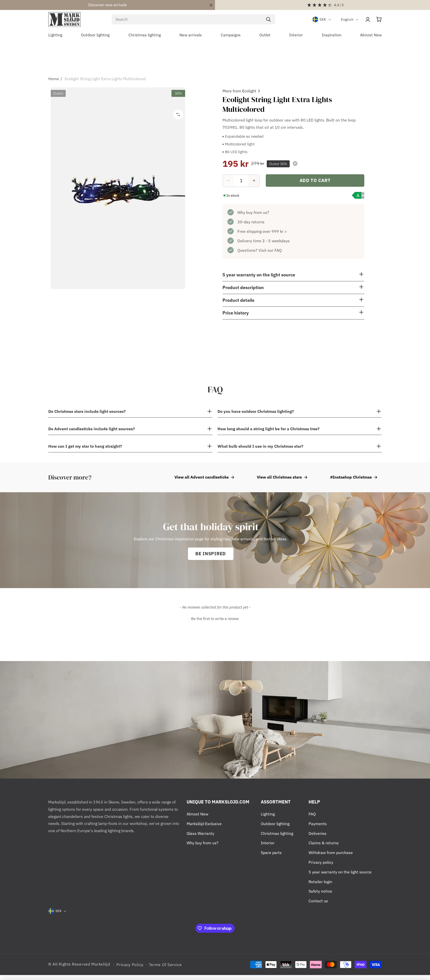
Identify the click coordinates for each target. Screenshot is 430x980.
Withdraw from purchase (331, 852)
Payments (318, 823)
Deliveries (317, 833)
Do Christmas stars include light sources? (87, 411)
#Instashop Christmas (351, 477)
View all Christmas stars (279, 477)
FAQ (312, 813)
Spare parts (271, 852)
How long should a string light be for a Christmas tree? (268, 428)
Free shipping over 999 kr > (262, 231)
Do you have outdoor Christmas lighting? (255, 411)
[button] (379, 19)
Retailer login (320, 881)
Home (53, 78)
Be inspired (210, 553)
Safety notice (320, 891)
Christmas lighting (277, 833)
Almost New (197, 813)
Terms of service (165, 964)
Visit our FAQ (270, 249)
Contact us (318, 900)
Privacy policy (321, 862)
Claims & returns (324, 842)
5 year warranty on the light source (340, 871)
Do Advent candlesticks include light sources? (92, 428)
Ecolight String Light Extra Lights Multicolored (105, 78)
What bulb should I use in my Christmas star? (260, 446)
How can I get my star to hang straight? (85, 446)
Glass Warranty (200, 833)
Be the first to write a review (215, 618)
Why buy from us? (253, 212)
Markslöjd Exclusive (204, 823)
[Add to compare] (178, 115)
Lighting (268, 813)
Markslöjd (100, 964)
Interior (267, 842)
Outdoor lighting (275, 823)
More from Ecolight (239, 90)
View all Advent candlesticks (201, 477)
